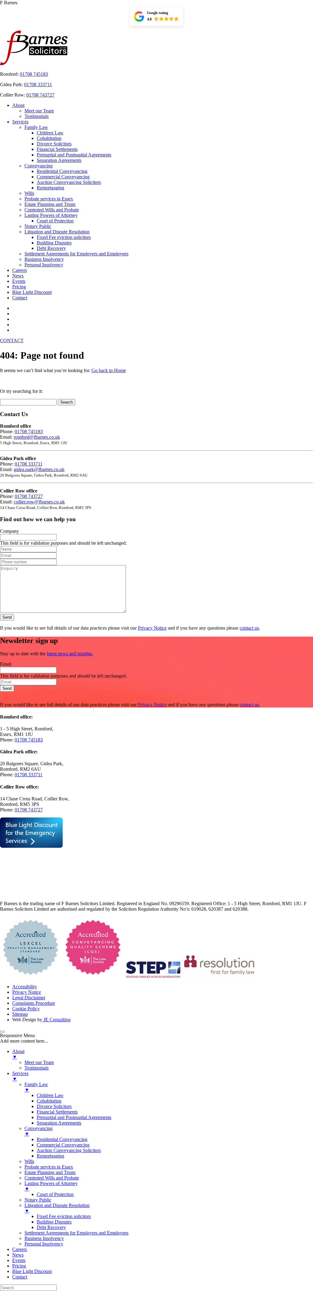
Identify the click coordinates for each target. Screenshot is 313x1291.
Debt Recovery (51, 248)
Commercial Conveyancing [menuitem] (63, 1144)
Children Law (50, 132)
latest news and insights (69, 653)
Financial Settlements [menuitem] (57, 1111)
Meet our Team (39, 110)
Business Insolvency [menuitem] (44, 1238)
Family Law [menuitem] (36, 1087)
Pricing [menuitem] (19, 1265)
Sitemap (20, 1014)
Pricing (19, 286)
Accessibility (24, 986)
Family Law (36, 127)
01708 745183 (34, 74)
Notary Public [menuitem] (37, 1199)
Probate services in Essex (48, 198)
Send (7, 617)
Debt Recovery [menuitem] (51, 1227)
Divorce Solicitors (54, 143)
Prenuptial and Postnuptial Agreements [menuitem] (74, 1117)
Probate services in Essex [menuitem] (48, 1166)
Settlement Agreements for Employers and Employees (76, 253)
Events (18, 281)
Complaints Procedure (33, 1003)
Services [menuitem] (20, 1076)
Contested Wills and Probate (51, 209)
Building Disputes (54, 242)
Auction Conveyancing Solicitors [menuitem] (69, 1150)
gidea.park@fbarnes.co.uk (39, 469)
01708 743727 (40, 94)
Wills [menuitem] (29, 1161)
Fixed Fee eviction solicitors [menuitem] (64, 1216)
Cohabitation (49, 138)
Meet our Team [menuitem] (39, 1062)
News (18, 275)
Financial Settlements (57, 149)
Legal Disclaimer (28, 997)
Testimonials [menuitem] (36, 1067)
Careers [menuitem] (19, 1249)
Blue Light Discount (32, 292)
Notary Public (37, 226)
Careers (19, 270)
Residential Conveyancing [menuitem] (62, 1139)
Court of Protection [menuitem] (55, 1194)
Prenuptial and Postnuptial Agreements (74, 154)
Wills (29, 193)
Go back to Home (108, 370)
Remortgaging (50, 187)
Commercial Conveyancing (63, 176)
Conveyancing (38, 165)
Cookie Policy (26, 1008)
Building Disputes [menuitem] (54, 1221)
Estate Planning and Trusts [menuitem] (49, 1172)
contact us (249, 628)
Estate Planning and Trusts (49, 204)
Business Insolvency (44, 259)
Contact (19, 297)
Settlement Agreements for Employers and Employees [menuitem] (76, 1232)
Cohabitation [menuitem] (49, 1100)
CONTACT (12, 340)
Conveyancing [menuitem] (38, 1131)
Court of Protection (55, 220)
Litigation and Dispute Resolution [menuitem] (57, 1208)
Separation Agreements (59, 160)
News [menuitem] (18, 1254)
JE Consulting (56, 1019)
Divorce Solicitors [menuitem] (54, 1106)
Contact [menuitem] (19, 1276)
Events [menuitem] (18, 1260)
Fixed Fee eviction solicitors (64, 237)
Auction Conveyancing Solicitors (69, 182)
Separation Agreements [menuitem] (59, 1122)
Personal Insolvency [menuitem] (43, 1243)
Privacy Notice (152, 628)
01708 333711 (38, 84)
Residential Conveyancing (62, 171)
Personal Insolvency (43, 264)
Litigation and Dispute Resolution (57, 231)
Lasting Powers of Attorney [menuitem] (51, 1186)
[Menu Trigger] (2, 1032)
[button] (156, 16)
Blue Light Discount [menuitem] (32, 1271)
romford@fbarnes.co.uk (37, 437)
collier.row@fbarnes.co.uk (39, 501)
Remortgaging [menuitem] (50, 1155)
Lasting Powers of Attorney (51, 215)
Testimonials (36, 116)
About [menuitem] (18, 1054)
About (18, 105)
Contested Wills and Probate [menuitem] (51, 1177)
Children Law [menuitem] (50, 1095)
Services (20, 121)
